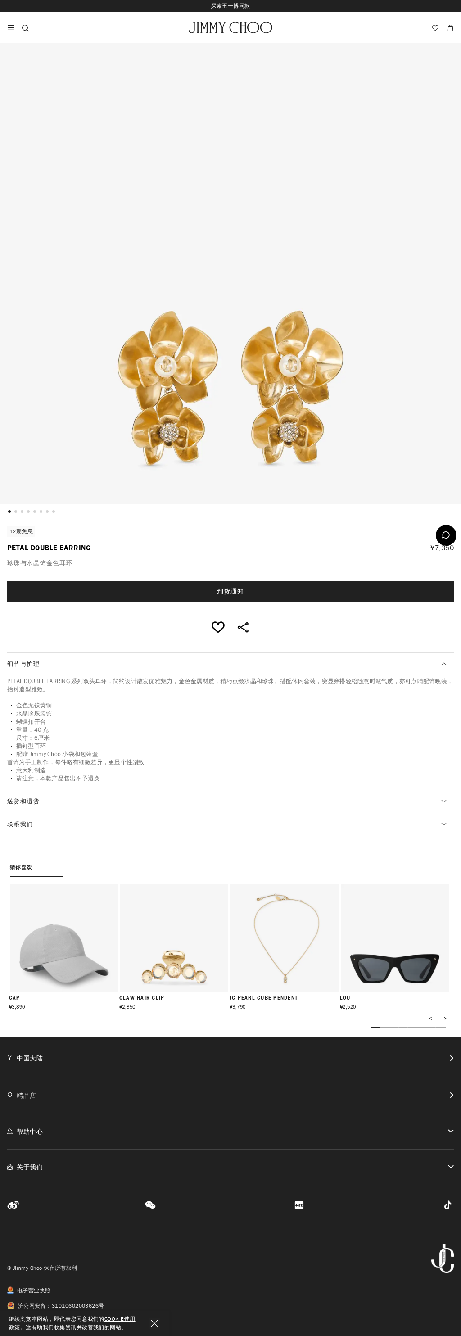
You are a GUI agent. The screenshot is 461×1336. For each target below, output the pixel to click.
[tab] (230, 664)
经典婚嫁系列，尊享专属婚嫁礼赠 (231, 5)
